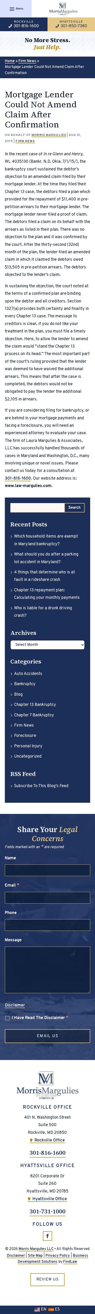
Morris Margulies (49, 135)
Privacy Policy (58, 1255)
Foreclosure (25, 735)
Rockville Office (49, 1140)
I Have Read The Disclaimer (40, 1018)
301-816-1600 (26, 26)
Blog (18, 694)
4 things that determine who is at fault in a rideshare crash (44, 576)
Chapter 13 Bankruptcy (35, 705)
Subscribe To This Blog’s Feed (41, 786)
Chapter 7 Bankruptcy (34, 715)
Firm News (25, 141)
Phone (11, 913)
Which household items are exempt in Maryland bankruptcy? (46, 540)
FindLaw (70, 1262)
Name (10, 858)
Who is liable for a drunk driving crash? (43, 612)
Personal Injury (28, 746)
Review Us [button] (47, 1279)
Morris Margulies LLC (36, 1249)
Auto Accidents (28, 674)
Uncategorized (28, 756)
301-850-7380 (74, 26)
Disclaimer (15, 1005)
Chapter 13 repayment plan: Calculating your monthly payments (47, 594)
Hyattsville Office (49, 1199)
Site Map (35, 1255)
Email (12, 885)
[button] (15, 9)
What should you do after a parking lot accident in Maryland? (46, 558)
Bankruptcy (25, 684)
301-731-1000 (47, 1211)
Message (13, 940)
